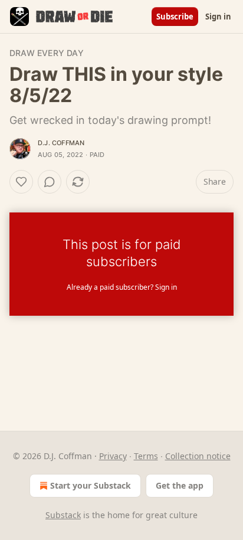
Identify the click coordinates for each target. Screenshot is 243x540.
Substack (63, 515)
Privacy (113, 456)
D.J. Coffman (61, 143)
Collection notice (198, 456)
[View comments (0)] (49, 182)
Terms (146, 456)
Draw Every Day (46, 53)
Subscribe (174, 16)
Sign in (218, 16)
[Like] (21, 182)
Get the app (179, 485)
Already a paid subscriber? (122, 287)
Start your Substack (90, 485)
